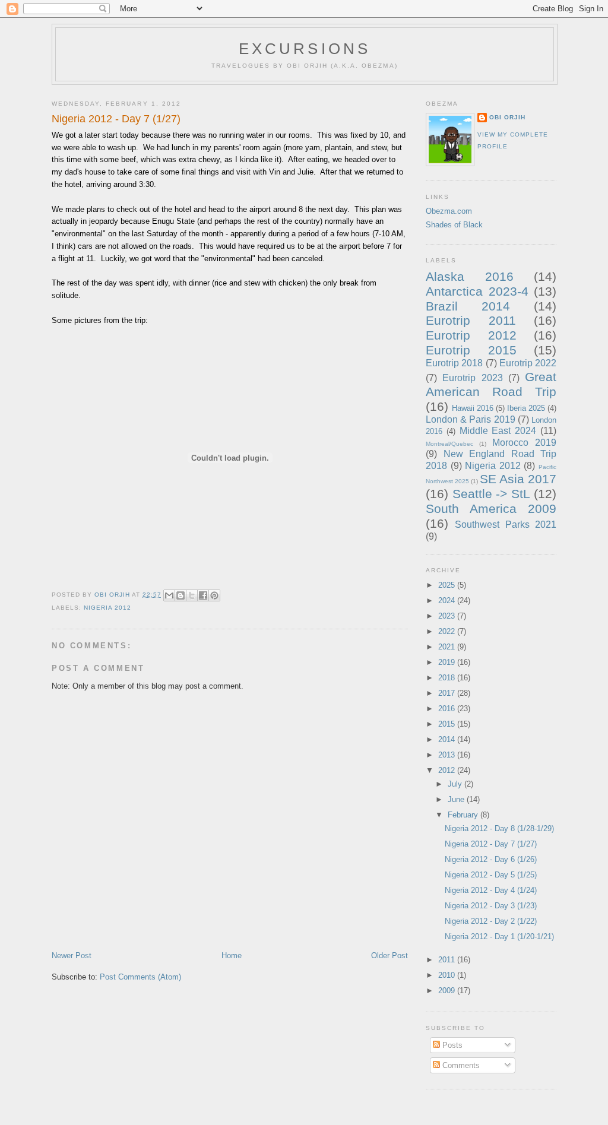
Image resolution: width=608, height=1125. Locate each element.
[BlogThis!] (180, 595)
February (464, 814)
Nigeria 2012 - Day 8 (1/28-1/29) (499, 828)
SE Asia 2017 (518, 479)
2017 (447, 693)
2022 (447, 631)
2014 (447, 739)
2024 (447, 600)
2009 (447, 990)
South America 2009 (491, 508)
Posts (451, 1045)
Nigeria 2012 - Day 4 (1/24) (491, 890)
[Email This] (169, 595)
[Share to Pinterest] (214, 595)
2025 (447, 585)
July (456, 783)
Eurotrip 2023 (472, 378)
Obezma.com (449, 211)
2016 (447, 708)
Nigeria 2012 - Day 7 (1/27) (491, 843)
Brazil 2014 (468, 306)
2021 (447, 646)
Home (231, 955)
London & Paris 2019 (470, 419)
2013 (447, 754)
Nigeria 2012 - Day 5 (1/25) (491, 874)
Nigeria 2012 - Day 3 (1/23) (491, 905)
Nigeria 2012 (107, 607)
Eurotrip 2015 (471, 350)
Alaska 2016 (470, 276)
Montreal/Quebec (449, 444)
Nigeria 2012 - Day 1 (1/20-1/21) (499, 936)
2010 (447, 975)
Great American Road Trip (491, 384)
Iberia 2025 (526, 408)
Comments (460, 1065)
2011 (447, 959)
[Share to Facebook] (203, 595)
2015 (447, 724)
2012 (447, 770)
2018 (447, 677)
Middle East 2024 (498, 431)
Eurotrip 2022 (527, 363)
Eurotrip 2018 (454, 363)
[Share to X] (192, 595)
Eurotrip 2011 (471, 320)
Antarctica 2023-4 (477, 291)
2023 (447, 615)
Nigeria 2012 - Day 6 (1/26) (491, 859)
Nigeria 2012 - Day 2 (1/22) (491, 921)
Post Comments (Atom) (140, 976)
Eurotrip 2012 (471, 335)
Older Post (389, 955)
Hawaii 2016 (472, 408)
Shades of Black (454, 224)
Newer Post (71, 955)
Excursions (305, 49)
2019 (447, 662)
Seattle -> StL (491, 493)
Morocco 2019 (524, 443)
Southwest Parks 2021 (505, 524)
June (457, 799)
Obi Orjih (507, 117)
